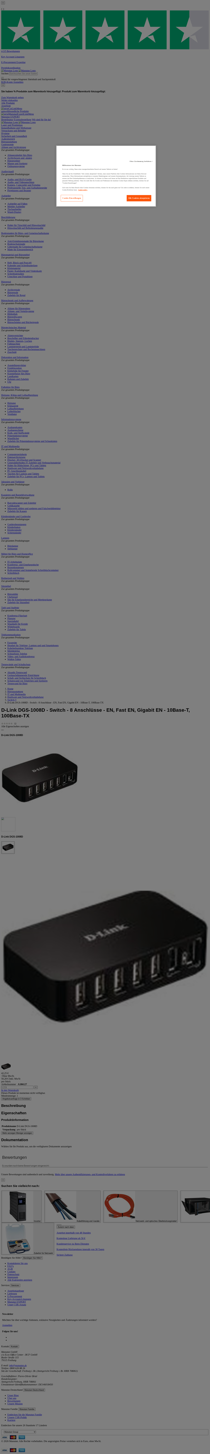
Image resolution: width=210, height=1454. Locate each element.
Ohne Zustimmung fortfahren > (141, 161)
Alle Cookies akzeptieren (139, 198)
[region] (106, 176)
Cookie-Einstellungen (71, 198)
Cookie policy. (82, 190)
